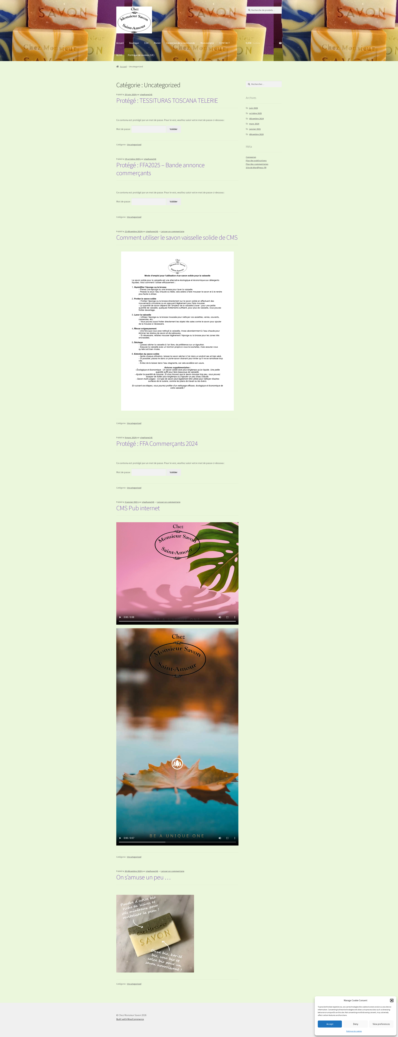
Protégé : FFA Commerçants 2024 (157, 443)
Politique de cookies (354, 1031)
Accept (329, 1024)
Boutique (134, 42)
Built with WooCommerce (130, 1019)
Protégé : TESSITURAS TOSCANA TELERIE (167, 100)
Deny (355, 1024)
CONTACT (224, 42)
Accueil (120, 42)
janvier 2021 (255, 129)
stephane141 (146, 94)
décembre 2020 (256, 134)
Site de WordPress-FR (256, 167)
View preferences (381, 1024)
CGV (146, 42)
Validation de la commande (180, 42)
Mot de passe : (124, 129)
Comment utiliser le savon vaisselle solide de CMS (177, 237)
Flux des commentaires (257, 164)
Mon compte (207, 42)
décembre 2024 (256, 118)
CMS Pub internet (138, 508)
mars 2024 (254, 123)
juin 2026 (253, 108)
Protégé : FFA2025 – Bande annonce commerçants (160, 169)
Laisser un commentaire (172, 231)
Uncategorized (134, 144)
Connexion (251, 157)
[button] (391, 1000)
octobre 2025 (255, 113)
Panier (157, 42)
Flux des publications (256, 160)
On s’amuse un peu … (143, 877)
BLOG (119, 55)
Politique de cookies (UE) (141, 55)
